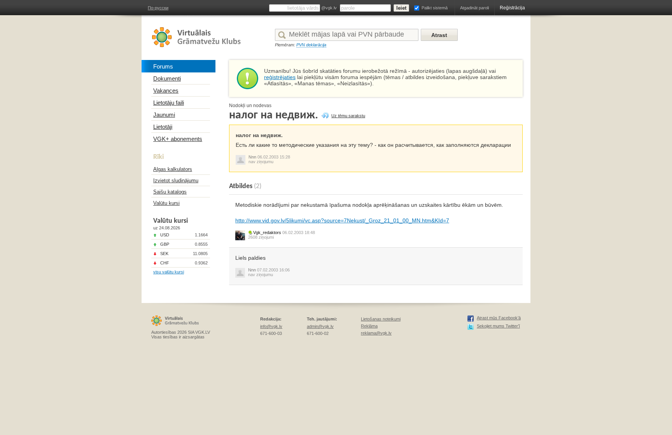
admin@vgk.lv (320, 326)
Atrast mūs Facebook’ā (499, 317)
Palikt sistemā (435, 7)
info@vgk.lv (271, 326)
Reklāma (369, 326)
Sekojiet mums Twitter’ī (498, 326)
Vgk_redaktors (267, 232)
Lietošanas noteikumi (381, 319)
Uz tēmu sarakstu (348, 115)
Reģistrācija (512, 8)
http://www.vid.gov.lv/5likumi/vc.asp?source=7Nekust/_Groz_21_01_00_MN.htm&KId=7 (342, 220)
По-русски (158, 7)
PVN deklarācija (311, 44)
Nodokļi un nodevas (250, 105)
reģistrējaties (280, 77)
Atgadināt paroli (474, 7)
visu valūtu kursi (168, 271)
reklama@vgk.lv (376, 333)
